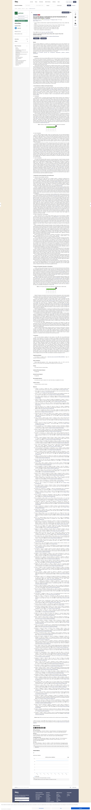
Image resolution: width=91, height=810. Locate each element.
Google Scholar (65, 389)
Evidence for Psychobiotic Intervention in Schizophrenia (21, 54)
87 (33, 318)
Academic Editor (18, 25)
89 (54, 323)
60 (39, 200)
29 (68, 100)
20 (59, 89)
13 (51, 88)
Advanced (73, 5)
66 (51, 249)
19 (58, 89)
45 (63, 179)
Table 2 (37, 277)
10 (62, 73)
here (38, 747)
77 (52, 300)
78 (53, 300)
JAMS (57, 801)
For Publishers (48, 799)
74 (53, 284)
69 (56, 274)
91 (44, 341)
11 (63, 73)
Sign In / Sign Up (69, 1)
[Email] (34, 728)
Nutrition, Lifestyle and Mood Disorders (52, 36)
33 (51, 135)
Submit (75, 1)
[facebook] (39, 728)
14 (52, 88)
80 (36, 302)
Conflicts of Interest (18, 63)
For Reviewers (48, 795)
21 (60, 89)
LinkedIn (68, 794)
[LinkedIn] (37, 728)
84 (67, 304)
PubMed (62, 394)
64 (68, 217)
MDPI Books (58, 795)
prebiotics (63, 52)
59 (33, 198)
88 (65, 318)
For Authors (48, 794)
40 (53, 165)
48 (40, 184)
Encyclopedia (58, 800)
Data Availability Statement (19, 62)
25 (37, 94)
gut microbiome (40, 52)
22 (37, 90)
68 (63, 272)
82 (62, 303)
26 (38, 94)
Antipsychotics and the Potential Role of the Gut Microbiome (21, 52)
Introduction (17, 48)
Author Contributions (18, 58)
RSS (70, 787)
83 (66, 304)
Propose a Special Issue (21, 20)
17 (51, 89)
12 (60, 82)
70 (36, 282)
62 (63, 203)
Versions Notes (43, 38)
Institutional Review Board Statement (20, 60)
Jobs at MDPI (38, 799)
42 (59, 278)
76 (51, 300)
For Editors (47, 796)
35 (52, 168)
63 (57, 206)
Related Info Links (18, 31)
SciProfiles (58, 799)
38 (59, 154)
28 (67, 100)
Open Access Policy (39, 796)
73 (67, 282)
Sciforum (57, 794)
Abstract (16, 47)
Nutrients (19, 8)
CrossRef (56, 394)
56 (54, 195)
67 (62, 272)
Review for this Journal (21, 18)
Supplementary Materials (19, 57)
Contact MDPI (38, 797)
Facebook (68, 795)
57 (55, 195)
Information (41, 1)
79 (54, 300)
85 (68, 304)
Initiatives (54, 1)
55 (53, 195)
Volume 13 (23, 8)
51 (62, 187)
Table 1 (37, 118)
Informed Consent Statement (19, 61)
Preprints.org (58, 796)
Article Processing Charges (40, 794)
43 (36, 148)
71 (65, 282)
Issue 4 (27, 8)
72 (66, 282)
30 (65, 110)
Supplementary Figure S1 (45, 122)
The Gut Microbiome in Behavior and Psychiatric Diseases (20, 50)
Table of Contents (18, 45)
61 (40, 200)
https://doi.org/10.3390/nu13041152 (47, 32)
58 (56, 195)
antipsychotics (58, 52)
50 (61, 185)
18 (52, 89)
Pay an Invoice (38, 795)
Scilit (60, 394)
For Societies (48, 800)
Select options (17, 798)
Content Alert (74, 787)
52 (63, 187)
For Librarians (48, 797)
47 (57, 181)
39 (68, 252)
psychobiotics (35, 53)
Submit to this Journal (21, 16)
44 (61, 278)
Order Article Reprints (65, 12)
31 (59, 112)
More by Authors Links (18, 33)
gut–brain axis (46, 52)
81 (37, 302)
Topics (36, 1)
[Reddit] (43, 728)
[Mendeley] (44, 728)
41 (33, 166)
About (59, 1)
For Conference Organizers (50, 801)
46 (56, 181)
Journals (31, 1)
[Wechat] (41, 728)
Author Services (47, 1)
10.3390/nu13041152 (32, 8)
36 (44, 151)
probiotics (67, 52)
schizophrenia (52, 52)
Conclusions (17, 56)
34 (51, 168)
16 (68, 88)
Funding (16, 59)
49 (60, 185)
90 (50, 329)
